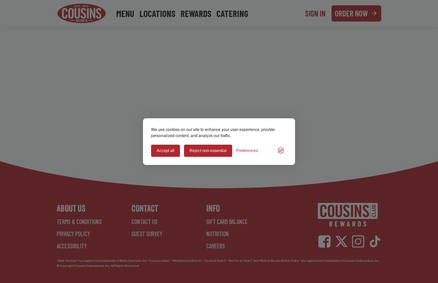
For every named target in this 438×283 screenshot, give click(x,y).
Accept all (165, 150)
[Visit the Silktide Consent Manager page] (281, 151)
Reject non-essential (208, 150)
